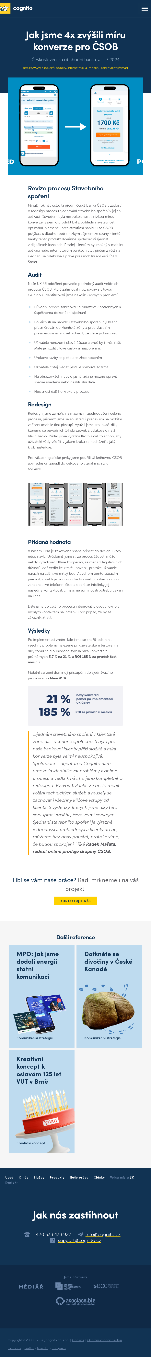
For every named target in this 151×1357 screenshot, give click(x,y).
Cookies (78, 1340)
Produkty (57, 1177)
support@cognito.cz (79, 1240)
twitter (29, 1348)
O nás (23, 1177)
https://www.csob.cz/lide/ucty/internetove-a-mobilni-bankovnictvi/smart (75, 68)
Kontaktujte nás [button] (76, 901)
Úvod (9, 1177)
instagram (59, 1348)
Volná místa (122, 1177)
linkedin (42, 1348)
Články (99, 1177)
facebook (14, 1348)
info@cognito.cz (103, 1234)
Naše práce (79, 1177)
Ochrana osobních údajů (104, 1340)
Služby (39, 1177)
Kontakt (11, 1182)
